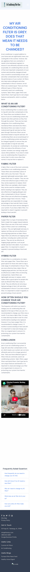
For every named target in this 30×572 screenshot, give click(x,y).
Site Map (4, 518)
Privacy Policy (5, 520)
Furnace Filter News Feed (9, 556)
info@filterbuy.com (7, 532)
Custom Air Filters (7, 545)
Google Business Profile (9, 537)
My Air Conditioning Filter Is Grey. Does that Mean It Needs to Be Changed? (14, 36)
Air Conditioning (6, 548)
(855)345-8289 (6, 535)
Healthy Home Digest (8, 559)
